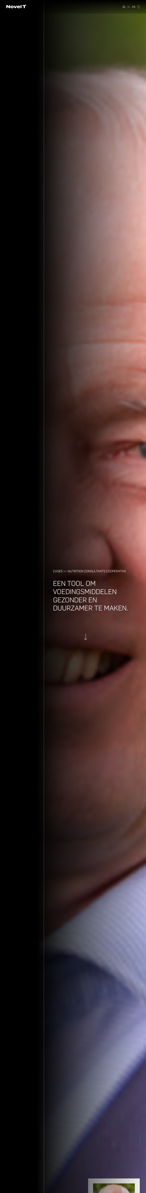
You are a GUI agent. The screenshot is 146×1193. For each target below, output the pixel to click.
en (133, 6)
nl (128, 6)
